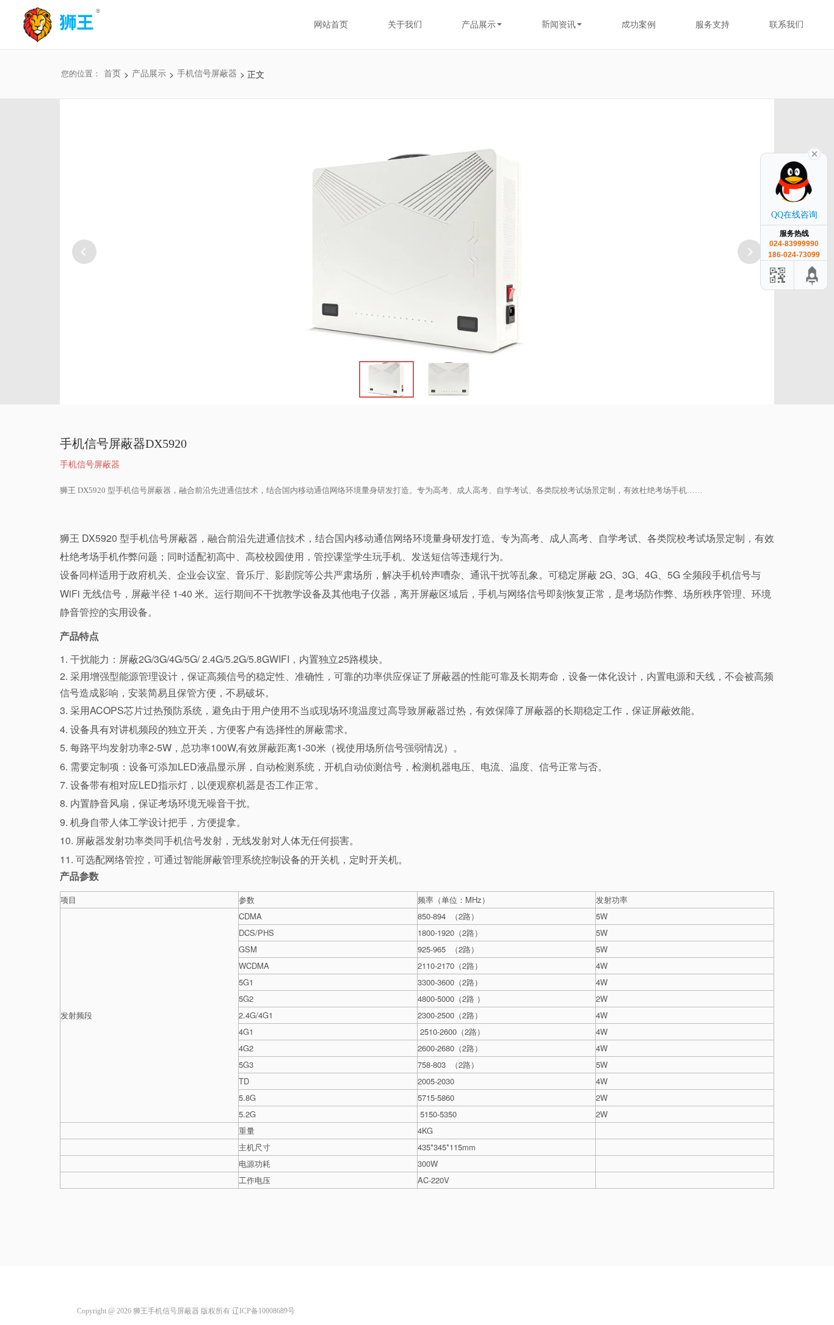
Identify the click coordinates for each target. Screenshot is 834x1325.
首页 (112, 73)
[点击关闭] (814, 152)
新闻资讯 (559, 24)
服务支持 (712, 24)
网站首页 (331, 24)
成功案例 (639, 24)
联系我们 (786, 24)
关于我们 (405, 24)
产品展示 (479, 24)
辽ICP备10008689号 (263, 1311)
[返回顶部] (813, 275)
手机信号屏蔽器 (207, 73)
